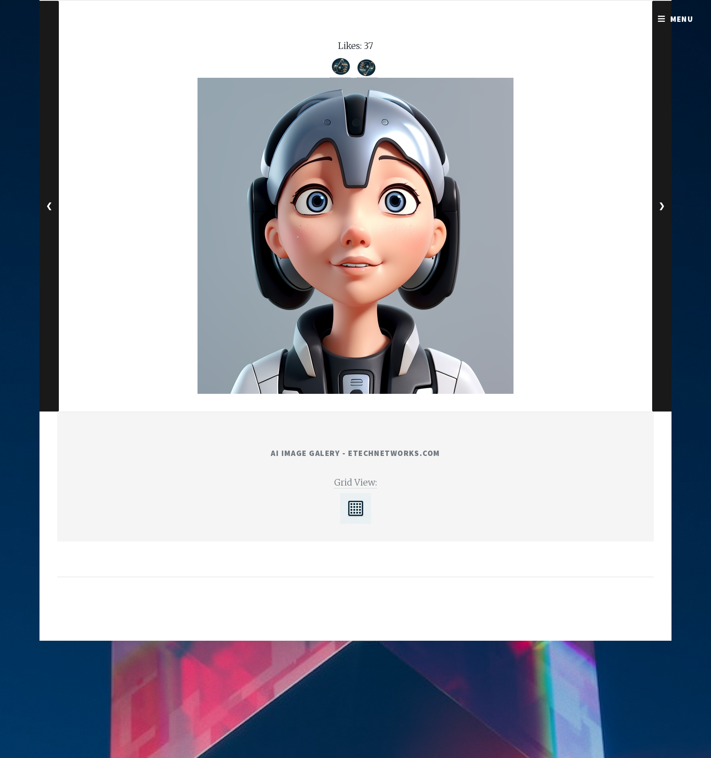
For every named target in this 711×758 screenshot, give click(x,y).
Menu (682, 19)
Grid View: (355, 482)
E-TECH (342, 617)
